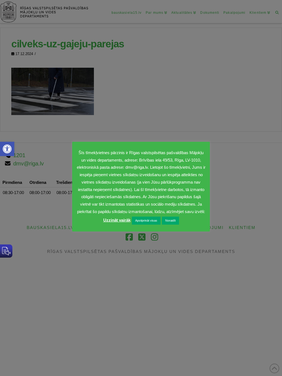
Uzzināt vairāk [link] (117, 220)
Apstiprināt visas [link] (146, 220)
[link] (7, 149)
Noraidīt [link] (170, 220)
